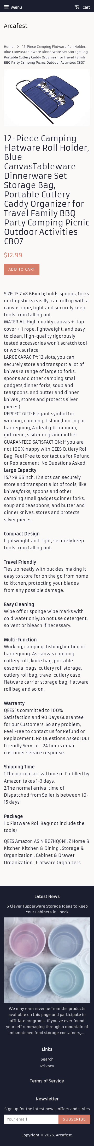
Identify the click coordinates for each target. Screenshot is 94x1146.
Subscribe (74, 1119)
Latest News (47, 896)
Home (9, 47)
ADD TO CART (21, 269)
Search (47, 1059)
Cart (85, 7)
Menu (16, 7)
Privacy (47, 1066)
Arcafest (64, 1135)
